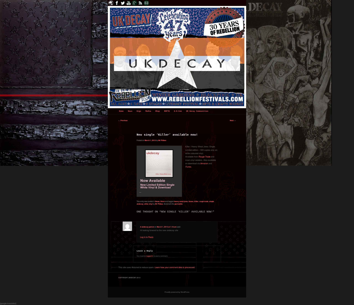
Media (148, 111)
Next (233, 120)
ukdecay (140, 204)
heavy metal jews (181, 201)
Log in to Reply (146, 236)
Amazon (204, 163)
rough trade (203, 201)
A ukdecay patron (147, 227)
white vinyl (148, 204)
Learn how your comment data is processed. (175, 267)
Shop (157, 111)
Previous (122, 120)
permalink (179, 204)
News (130, 111)
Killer (196, 201)
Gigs (139, 111)
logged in (149, 256)
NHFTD (167, 111)
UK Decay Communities (197, 111)
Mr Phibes (162, 140)
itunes (191, 201)
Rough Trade (204, 156)
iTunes (188, 166)
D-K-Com (178, 111)
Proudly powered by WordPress (177, 292)
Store (162, 201)
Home (121, 111)
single (211, 201)
